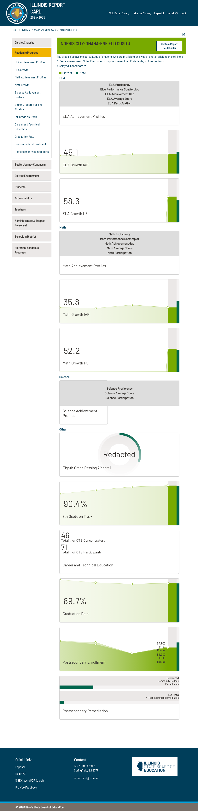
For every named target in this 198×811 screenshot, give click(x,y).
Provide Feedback (26, 787)
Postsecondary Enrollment (30, 144)
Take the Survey (141, 13)
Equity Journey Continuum (30, 164)
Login (184, 13)
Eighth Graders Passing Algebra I (29, 107)
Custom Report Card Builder (169, 46)
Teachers (20, 209)
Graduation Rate (24, 136)
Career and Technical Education (27, 126)
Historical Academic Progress (27, 250)
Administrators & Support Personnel (30, 223)
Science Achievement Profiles (27, 94)
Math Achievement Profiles (30, 77)
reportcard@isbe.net (86, 778)
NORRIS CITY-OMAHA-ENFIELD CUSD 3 (38, 29)
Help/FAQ (172, 13)
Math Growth (22, 85)
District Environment (27, 175)
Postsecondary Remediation (32, 151)
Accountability (23, 198)
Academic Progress (26, 52)
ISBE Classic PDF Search (29, 780)
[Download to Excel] (183, 34)
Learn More (77, 66)
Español (159, 13)
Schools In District (25, 236)
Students (20, 187)
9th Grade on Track (26, 117)
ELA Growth (21, 69)
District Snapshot (25, 42)
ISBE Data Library (119, 13)
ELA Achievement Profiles (30, 62)
